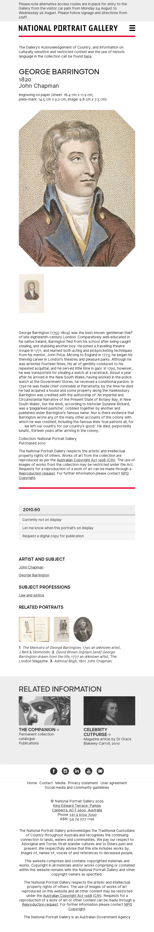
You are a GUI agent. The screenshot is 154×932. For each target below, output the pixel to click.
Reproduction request (37, 473)
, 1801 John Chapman (83, 661)
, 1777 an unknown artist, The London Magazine (68, 656)
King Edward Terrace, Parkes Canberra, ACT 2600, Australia (77, 808)
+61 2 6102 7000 (83, 815)
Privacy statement (83, 783)
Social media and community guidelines (77, 787)
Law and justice (31, 595)
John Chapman (39, 85)
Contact (46, 783)
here (87, 56)
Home (32, 783)
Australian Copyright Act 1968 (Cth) (86, 460)
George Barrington (34, 575)
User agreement (113, 783)
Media (60, 783)
